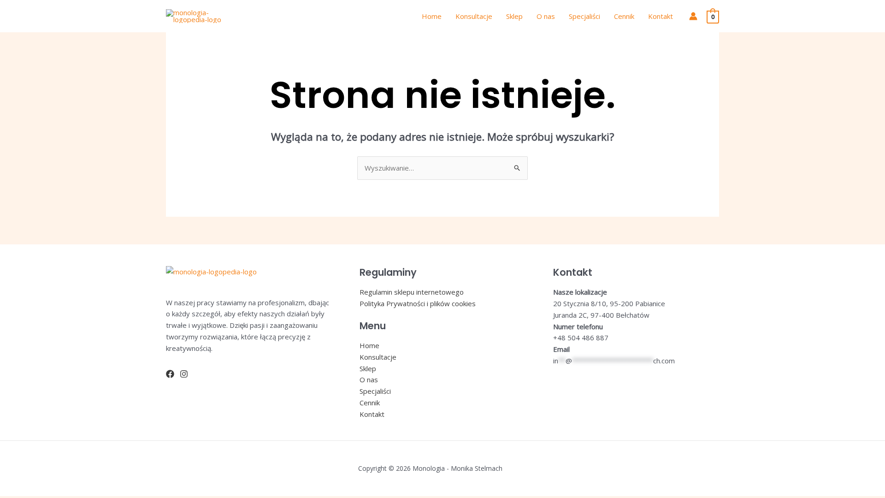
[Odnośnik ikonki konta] (693, 16)
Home (432, 16)
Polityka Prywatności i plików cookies (418, 303)
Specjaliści (584, 16)
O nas (546, 16)
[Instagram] (184, 374)
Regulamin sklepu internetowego (412, 291)
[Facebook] (170, 374)
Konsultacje (473, 16)
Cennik (624, 16)
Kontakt (660, 16)
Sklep (514, 16)
